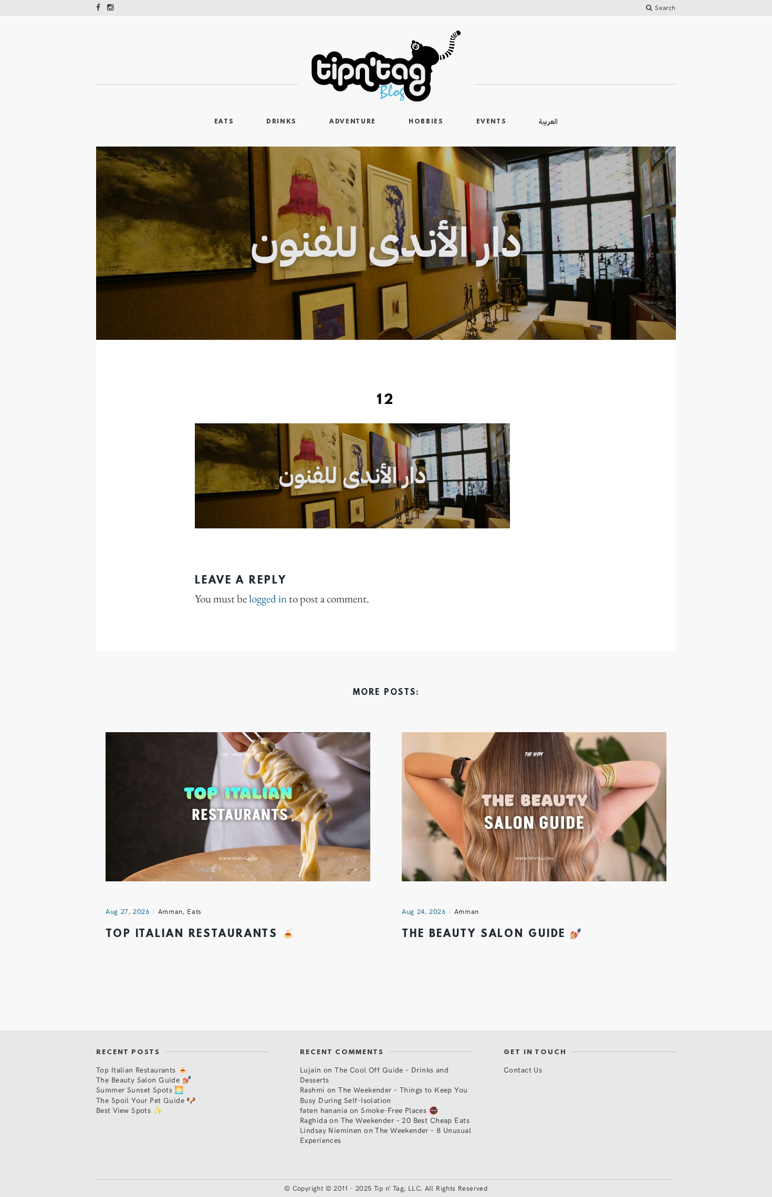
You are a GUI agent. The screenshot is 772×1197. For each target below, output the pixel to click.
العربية (548, 122)
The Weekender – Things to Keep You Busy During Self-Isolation (384, 1095)
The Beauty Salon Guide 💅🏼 (492, 934)
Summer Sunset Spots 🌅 (140, 1090)
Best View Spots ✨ (129, 1110)
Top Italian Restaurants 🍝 (200, 934)
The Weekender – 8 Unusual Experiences (385, 1135)
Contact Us (523, 1070)
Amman (170, 911)
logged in (268, 598)
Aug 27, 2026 (128, 911)
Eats (224, 122)
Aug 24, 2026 (424, 911)
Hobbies (426, 122)
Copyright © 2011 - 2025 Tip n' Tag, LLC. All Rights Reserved (390, 1188)
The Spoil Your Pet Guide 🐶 (146, 1100)
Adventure (352, 122)
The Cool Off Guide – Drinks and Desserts (374, 1075)
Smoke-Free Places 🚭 (399, 1110)
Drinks (281, 122)
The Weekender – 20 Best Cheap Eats (405, 1120)
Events (491, 122)
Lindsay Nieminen (331, 1130)
